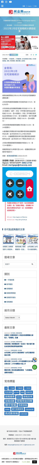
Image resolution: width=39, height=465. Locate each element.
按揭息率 (27, 396)
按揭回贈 (19, 397)
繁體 (24, 6)
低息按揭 (8, 392)
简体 (35, 6)
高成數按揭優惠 (23, 414)
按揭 (8, 61)
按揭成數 (10, 400)
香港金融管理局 (12, 156)
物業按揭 (22, 405)
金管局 (23, 61)
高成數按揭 (11, 413)
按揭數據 (10, 289)
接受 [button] (34, 462)
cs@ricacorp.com (29, 445)
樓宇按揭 (10, 405)
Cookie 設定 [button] (26, 462)
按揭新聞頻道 (11, 293)
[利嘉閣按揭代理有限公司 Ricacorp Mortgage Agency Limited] (19, 12)
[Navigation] (2, 6)
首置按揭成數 (30, 409)
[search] (17, 264)
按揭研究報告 (11, 297)
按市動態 (13, 55)
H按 (6, 388)
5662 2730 (27, 163)
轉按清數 (18, 61)
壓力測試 (16, 392)
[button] (19, 42)
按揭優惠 (10, 396)
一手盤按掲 (11, 59)
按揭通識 (10, 302)
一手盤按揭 (10, 280)
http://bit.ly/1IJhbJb (21, 219)
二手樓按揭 (18, 59)
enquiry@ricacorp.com (15, 445)
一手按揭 (11, 388)
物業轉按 (12, 61)
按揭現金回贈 (24, 401)
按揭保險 (29, 392)
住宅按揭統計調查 (27, 59)
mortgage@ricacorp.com (20, 165)
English (30, 6)
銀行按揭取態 (17, 409)
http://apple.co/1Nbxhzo (20, 217)
